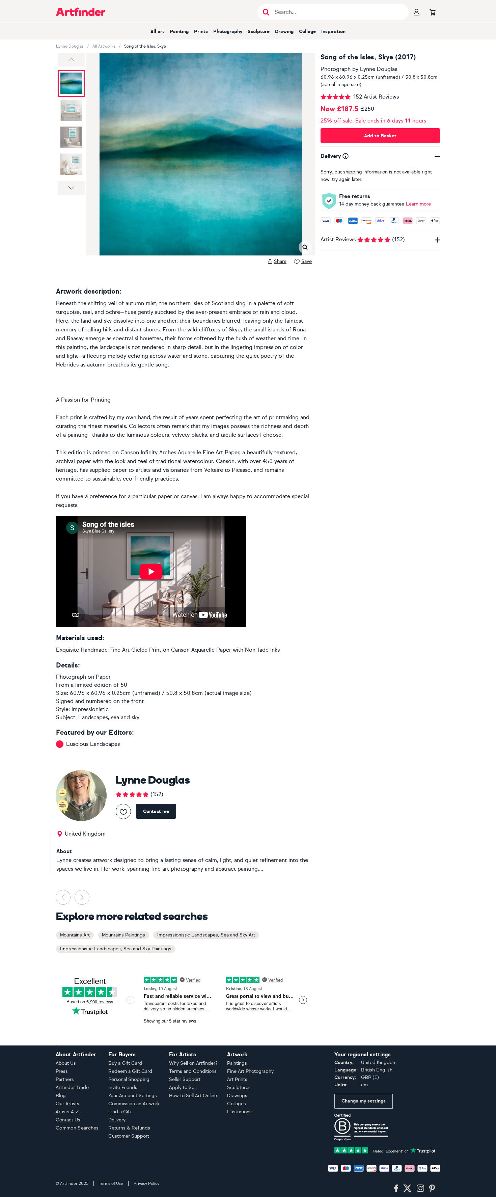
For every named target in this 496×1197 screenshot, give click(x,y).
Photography (227, 31)
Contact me (156, 811)
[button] (71, 59)
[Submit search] (266, 12)
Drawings (237, 1095)
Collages (236, 1104)
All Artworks (103, 46)
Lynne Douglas (70, 46)
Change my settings (363, 1101)
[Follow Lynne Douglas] (123, 811)
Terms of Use (111, 1183)
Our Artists (67, 1104)
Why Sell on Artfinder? (193, 1063)
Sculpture (259, 31)
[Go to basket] (432, 12)
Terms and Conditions (193, 1071)
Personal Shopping (128, 1079)
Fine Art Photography (250, 1071)
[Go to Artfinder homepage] (81, 11)
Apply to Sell (182, 1087)
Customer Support (128, 1136)
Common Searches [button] (77, 1128)
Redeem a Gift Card (130, 1071)
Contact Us (68, 1120)
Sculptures (239, 1087)
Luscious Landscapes (93, 744)
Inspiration (333, 31)
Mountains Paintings (123, 935)
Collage (307, 31)
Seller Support (184, 1079)
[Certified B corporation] (361, 1126)
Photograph (336, 69)
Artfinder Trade (72, 1087)
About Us (66, 1063)
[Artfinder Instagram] (420, 1188)
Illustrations (239, 1112)
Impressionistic (90, 709)
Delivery (117, 1120)
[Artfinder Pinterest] (432, 1188)
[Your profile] (416, 12)
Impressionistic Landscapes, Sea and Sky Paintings (115, 949)
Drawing (284, 31)
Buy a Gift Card (125, 1063)
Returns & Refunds (129, 1128)
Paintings (237, 1063)
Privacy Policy (146, 1183)
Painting (179, 31)
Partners (65, 1079)
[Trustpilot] (385, 1149)
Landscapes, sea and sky (108, 717)
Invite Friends (122, 1087)
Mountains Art (75, 935)
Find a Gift (119, 1112)
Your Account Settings (132, 1095)
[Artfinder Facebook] (396, 1188)
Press (62, 1071)
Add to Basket (380, 136)
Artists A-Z (67, 1112)
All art (157, 31)
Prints (201, 31)
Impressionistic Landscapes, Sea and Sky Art (206, 935)
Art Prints (237, 1079)
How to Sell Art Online (193, 1095)
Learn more (418, 204)
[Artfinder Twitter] (407, 1188)
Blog (61, 1095)
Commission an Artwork (134, 1104)
